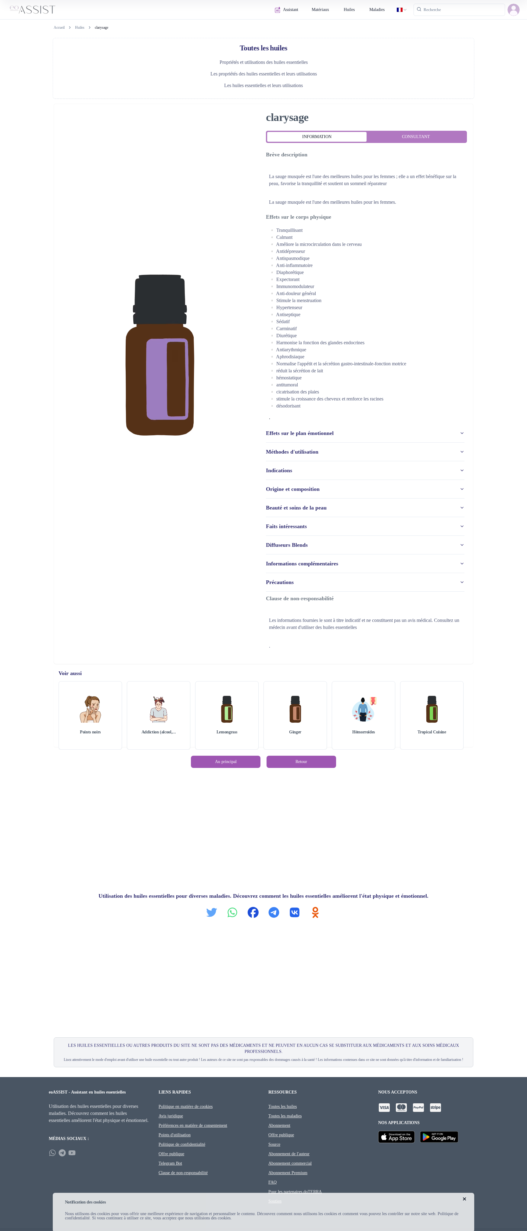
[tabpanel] (366, 400)
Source (274, 1144)
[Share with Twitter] (211, 912)
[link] (101, 27)
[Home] (32, 9)
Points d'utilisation (175, 1135)
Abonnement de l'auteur (289, 1154)
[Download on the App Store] (396, 1137)
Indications (279, 470)
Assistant (290, 9)
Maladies (377, 9)
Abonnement (279, 1125)
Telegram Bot (170, 1163)
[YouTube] (72, 1152)
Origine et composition (293, 489)
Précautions (280, 582)
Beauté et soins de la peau (296, 508)
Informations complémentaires (302, 564)
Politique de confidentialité (182, 1144)
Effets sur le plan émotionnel (300, 433)
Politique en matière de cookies (186, 1106)
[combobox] (402, 10)
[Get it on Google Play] (439, 1137)
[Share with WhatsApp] (232, 912)
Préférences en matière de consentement (193, 1125)
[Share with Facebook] (253, 912)
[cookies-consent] (464, 1199)
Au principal (226, 761)
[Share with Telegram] (273, 912)
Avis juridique (171, 1116)
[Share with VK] (294, 912)
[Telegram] (62, 1152)
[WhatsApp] (52, 1152)
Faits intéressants (286, 526)
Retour (301, 761)
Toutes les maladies (285, 1116)
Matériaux (320, 9)
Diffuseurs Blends (287, 545)
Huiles (349, 9)
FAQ (272, 1182)
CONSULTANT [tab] (416, 136)
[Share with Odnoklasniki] (315, 912)
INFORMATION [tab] (317, 136)
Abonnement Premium (287, 1173)
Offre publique (171, 1154)
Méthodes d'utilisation (292, 452)
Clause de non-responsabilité (183, 1173)
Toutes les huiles (282, 1106)
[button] (513, 10)
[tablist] (366, 137)
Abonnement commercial (290, 1163)
